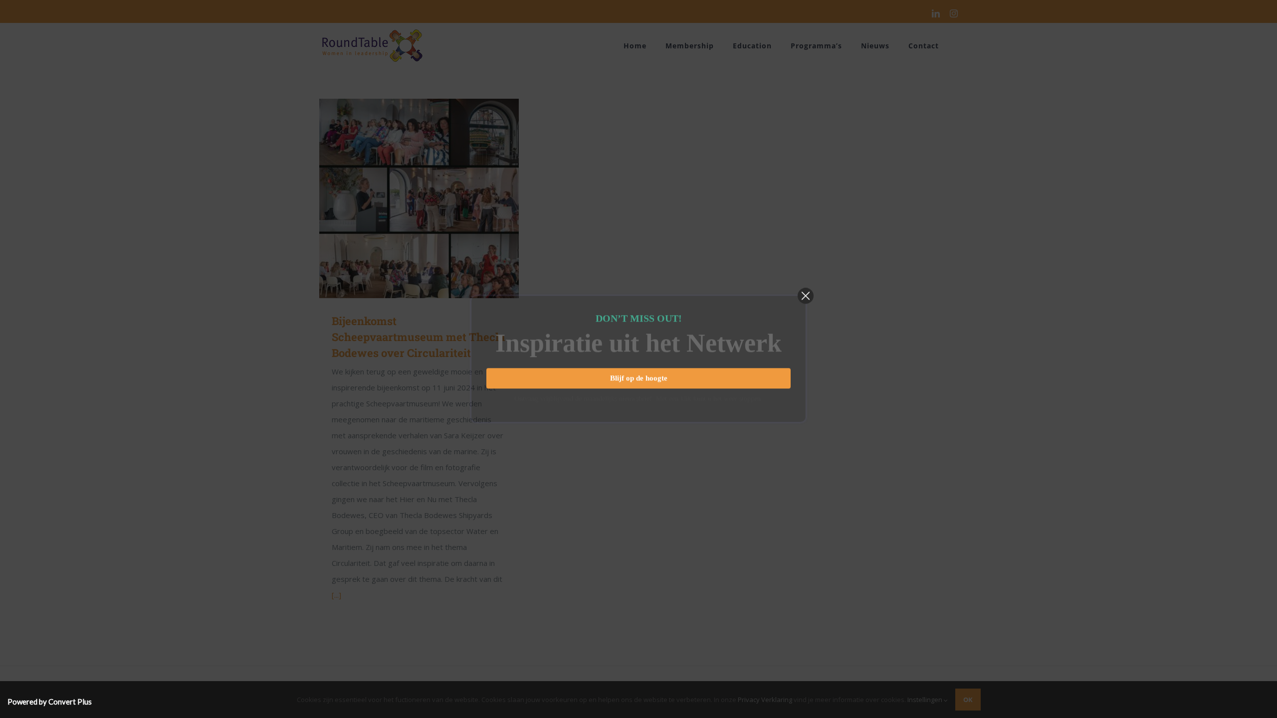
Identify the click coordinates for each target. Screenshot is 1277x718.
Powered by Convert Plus (49, 701)
